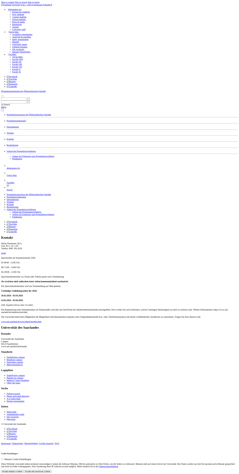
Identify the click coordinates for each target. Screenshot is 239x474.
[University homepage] (22, 5)
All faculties (17, 57)
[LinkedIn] (12, 86)
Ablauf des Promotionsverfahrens (21, 151)
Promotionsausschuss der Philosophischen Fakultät (29, 115)
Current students (19, 17)
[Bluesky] (11, 81)
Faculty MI (17, 64)
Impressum (6, 443)
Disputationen (13, 127)
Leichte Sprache (46, 443)
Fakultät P (47, 5)
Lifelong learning (19, 47)
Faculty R (16, 72)
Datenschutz (17, 443)
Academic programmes (22, 34)
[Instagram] (12, 84)
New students (18, 14)
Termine (10, 133)
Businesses (17, 24)
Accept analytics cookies (12, 471)
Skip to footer (34, 2)
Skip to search (21, 2)
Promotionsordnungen (16, 121)
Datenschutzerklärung (108, 466)
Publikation (17, 159)
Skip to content (7, 2)
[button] (5, 104)
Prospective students (21, 12)
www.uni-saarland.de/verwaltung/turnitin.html (21, 321)
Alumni (15, 27)
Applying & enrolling (21, 37)
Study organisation (20, 39)
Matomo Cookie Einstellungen (17, 459)
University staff (19, 29)
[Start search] (28, 99)
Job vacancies (18, 49)
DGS (57, 443)
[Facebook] (12, 76)
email (3, 253)
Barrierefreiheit (31, 443)
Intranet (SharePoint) (21, 52)
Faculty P (16, 69)
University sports (19, 44)
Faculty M (16, 62)
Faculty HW (17, 59)
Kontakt (10, 139)
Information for (14, 9)
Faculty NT (17, 67)
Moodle (15, 42)
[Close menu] (2, 109)
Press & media (18, 22)
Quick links (14, 32)
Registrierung (12, 145)
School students (19, 19)
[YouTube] (12, 79)
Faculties (12, 54)
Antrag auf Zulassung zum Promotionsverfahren (33, 156)
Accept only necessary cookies (37, 471)
